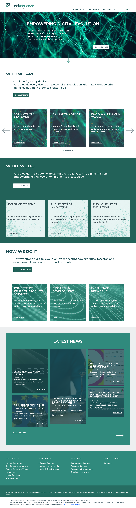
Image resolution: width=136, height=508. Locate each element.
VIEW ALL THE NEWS (19, 433)
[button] (63, 150)
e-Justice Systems (46, 463)
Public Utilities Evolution (48, 469)
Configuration (98, 502)
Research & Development (82, 469)
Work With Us (12, 478)
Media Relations (13, 475)
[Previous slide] (7, 130)
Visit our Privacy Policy (71, 505)
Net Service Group (14, 463)
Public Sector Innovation (49, 466)
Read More (41, 389)
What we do (45, 459)
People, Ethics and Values (17, 469)
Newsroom (10, 472)
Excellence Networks (80, 472)
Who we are (12, 459)
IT (129, 9)
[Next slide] (129, 130)
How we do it (78, 459)
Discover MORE (21, 186)
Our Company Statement (17, 466)
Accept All (109, 502)
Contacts (107, 463)
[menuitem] (78, 9)
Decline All (121, 502)
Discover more (101, 47)
